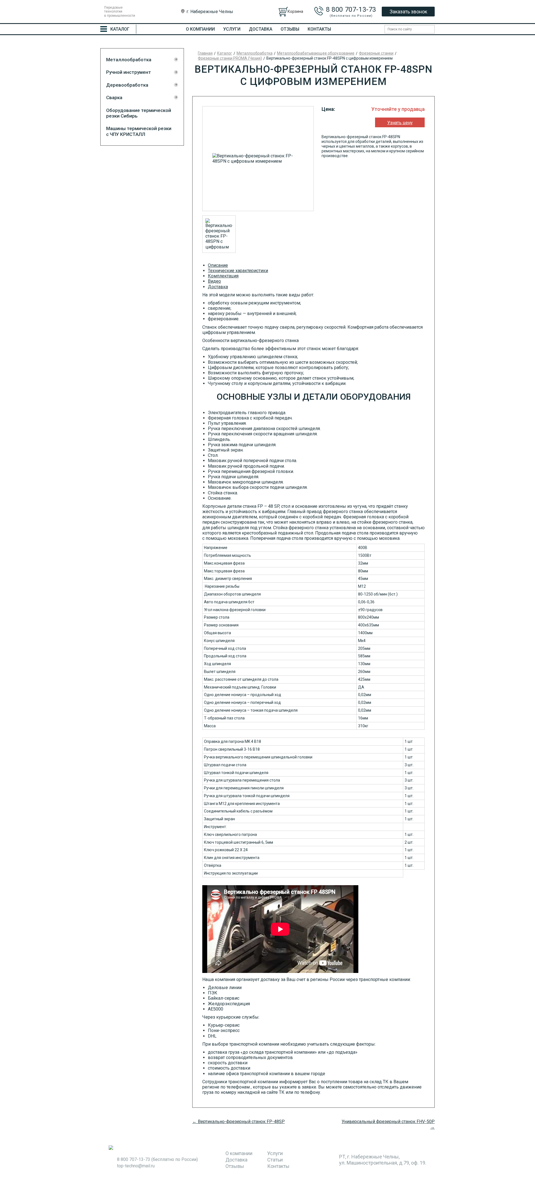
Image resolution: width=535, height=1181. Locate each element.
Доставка (260, 29)
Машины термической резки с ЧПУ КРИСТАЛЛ (138, 131)
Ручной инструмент (128, 72)
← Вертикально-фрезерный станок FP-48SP (238, 1121)
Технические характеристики (238, 270)
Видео (214, 281)
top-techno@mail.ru (136, 1165)
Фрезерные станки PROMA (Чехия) (230, 58)
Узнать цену (400, 122)
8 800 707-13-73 (351, 9)
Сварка (114, 97)
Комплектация (223, 276)
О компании (200, 29)
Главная (205, 53)
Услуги (231, 29)
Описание (218, 265)
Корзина (295, 11)
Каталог (224, 53)
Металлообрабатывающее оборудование (315, 53)
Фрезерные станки (376, 53)
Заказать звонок (408, 11)
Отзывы (290, 29)
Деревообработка (127, 85)
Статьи (275, 1160)
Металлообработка (128, 59)
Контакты (319, 29)
